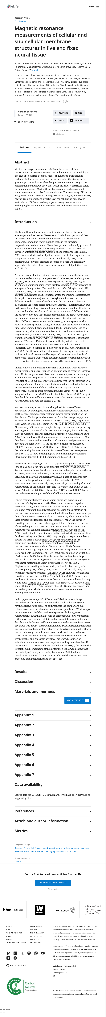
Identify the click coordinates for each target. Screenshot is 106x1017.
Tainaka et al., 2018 (65, 258)
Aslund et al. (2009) (32, 490)
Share (61, 120)
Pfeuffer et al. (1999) (75, 391)
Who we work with (14, 933)
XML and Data (36, 943)
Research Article (22, 18)
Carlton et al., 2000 (25, 556)
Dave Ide (70, 67)
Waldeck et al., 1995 (31, 424)
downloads (73, 130)
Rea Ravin (43, 63)
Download (63, 113)
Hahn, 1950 (71, 281)
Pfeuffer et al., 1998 (53, 424)
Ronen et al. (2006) (36, 394)
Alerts (9, 936)
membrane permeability (41, 851)
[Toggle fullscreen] (7, 1009)
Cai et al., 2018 (45, 483)
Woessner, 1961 (32, 341)
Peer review (62, 147)
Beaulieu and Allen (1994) (41, 248)
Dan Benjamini (56, 63)
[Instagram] (36, 954)
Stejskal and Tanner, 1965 (46, 334)
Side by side (80, 147)
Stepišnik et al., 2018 (61, 576)
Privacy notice (53, 889)
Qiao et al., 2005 (57, 447)
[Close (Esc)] (1, 1009)
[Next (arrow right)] (4, 1012)
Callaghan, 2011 (23, 291)
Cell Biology (20, 21)
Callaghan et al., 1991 (78, 288)
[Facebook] (15, 959)
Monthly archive (37, 933)
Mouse (18, 861)
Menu (92, 6)
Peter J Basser (22, 70)
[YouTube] (43, 954)
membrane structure (52, 848)
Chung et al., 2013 (44, 258)
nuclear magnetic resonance (76, 848)
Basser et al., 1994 (53, 235)
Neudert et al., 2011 (54, 586)
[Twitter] (22, 954)
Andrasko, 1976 (67, 420)
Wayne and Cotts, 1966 (68, 344)
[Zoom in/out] (9, 1009)
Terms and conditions (16, 943)
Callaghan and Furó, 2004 (76, 463)
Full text (24, 147)
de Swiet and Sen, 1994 (61, 348)
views (58, 130)
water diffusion (22, 851)
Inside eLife (35, 930)
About (9, 926)
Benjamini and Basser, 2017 (75, 361)
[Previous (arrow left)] (1, 1012)
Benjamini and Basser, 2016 (40, 473)
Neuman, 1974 (40, 348)
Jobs (8, 930)
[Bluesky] (8, 954)
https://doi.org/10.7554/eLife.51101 (45, 101)
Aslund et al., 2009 (70, 480)
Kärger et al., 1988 (62, 530)
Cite (80, 113)
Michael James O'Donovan (40, 67)
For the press (36, 936)
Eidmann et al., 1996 (43, 553)
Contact (10, 939)
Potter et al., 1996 (68, 563)
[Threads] (8, 959)
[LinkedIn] (15, 954)
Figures (42, 147)
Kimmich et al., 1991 (60, 546)
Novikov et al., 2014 (45, 311)
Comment (80, 121)
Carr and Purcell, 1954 (54, 288)
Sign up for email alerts (53, 882)
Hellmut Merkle (73, 63)
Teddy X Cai (82, 67)
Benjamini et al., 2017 (26, 477)
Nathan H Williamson (26, 63)
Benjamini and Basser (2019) (66, 394)
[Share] (4, 1009)
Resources (34, 939)
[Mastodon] (29, 954)
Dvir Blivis (60, 67)
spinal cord (58, 851)
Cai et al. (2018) (63, 483)
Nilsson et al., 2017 (46, 516)
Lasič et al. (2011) (56, 490)
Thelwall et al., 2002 (75, 424)
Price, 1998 (44, 536)
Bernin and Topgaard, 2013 (29, 457)
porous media (71, 851)
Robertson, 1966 (23, 348)
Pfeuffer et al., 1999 (25, 381)
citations (58, 134)
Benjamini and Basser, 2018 (70, 473)
